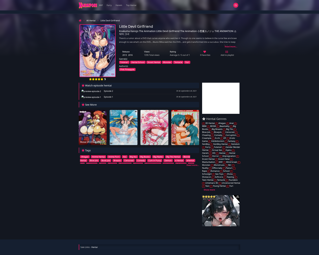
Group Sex (217, 150)
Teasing (230, 177)
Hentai (222, 153)
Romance (215, 171)
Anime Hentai (98, 156)
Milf (101, 5)
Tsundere (233, 180)
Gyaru (228, 150)
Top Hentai (131, 5)
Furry (109, 5)
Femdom (235, 144)
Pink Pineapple (127, 69)
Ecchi (217, 138)
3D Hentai (210, 123)
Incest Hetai (224, 159)
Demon (168, 160)
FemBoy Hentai (220, 144)
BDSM (213, 126)
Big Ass (133, 156)
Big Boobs (145, 156)
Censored (128, 160)
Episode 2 (108, 91)
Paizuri (229, 168)
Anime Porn (114, 156)
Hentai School (137, 62)
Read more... (231, 46)
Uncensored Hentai (230, 183)
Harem (119, 5)
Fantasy (231, 141)
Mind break (232, 162)
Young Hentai (219, 186)
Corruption (231, 135)
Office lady (217, 168)
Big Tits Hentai (173, 156)
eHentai (190, 160)
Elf (224, 138)
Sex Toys (219, 174)
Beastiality (224, 126)
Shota (230, 174)
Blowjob (217, 132)
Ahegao (84, 156)
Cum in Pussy (154, 160)
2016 (130, 55)
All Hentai (90, 20)
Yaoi (207, 186)
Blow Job (94, 160)
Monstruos (219, 165)
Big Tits (230, 129)
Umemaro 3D (212, 183)
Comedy (141, 160)
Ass (124, 156)
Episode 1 (108, 97)
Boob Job (106, 160)
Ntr (230, 165)
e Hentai (179, 160)
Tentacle (178, 62)
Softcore (218, 177)
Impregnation (229, 156)
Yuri (187, 62)
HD (214, 153)
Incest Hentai (154, 62)
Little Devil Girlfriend (110, 20)
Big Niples (158, 156)
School (226, 171)
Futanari (124, 62)
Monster (167, 62)
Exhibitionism (218, 141)
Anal (231, 123)
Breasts (117, 160)
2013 (124, 55)
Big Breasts (217, 129)
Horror (215, 156)
